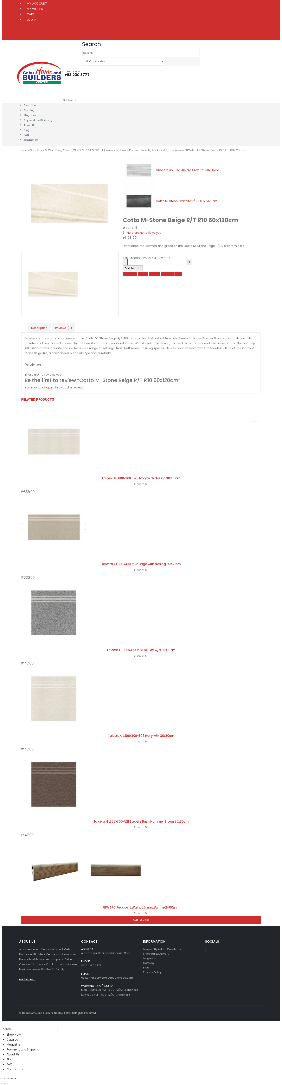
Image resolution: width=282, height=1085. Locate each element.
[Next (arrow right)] (5, 1083)
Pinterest (167, 274)
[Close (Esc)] (14, 1078)
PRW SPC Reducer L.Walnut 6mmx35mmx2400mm (141, 907)
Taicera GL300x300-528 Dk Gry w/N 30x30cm (141, 650)
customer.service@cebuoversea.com (107, 978)
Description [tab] (39, 328)
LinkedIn (154, 274)
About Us (29, 125)
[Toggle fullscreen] (5, 1078)
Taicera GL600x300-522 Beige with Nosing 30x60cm (141, 564)
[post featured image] (54, 441)
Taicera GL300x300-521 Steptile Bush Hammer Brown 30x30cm (141, 821)
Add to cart (132, 268)
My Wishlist (36, 9)
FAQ (9, 1064)
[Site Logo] (40, 73)
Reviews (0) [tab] (63, 328)
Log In (32, 20)
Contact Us (31, 140)
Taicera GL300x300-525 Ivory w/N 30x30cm (141, 736)
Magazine (13, 1044)
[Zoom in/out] (1, 1078)
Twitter (143, 274)
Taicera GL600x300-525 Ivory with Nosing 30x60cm (141, 478)
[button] (91, 44)
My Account (37, 3)
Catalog (12, 1039)
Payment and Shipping (38, 120)
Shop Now (14, 1035)
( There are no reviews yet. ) (143, 233)
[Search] (168, 61)
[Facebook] (205, 949)
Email (178, 274)
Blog (10, 1059)
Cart (31, 14)
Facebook (130, 274)
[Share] (10, 1078)
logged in (51, 387)
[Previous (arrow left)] (1, 1083)
